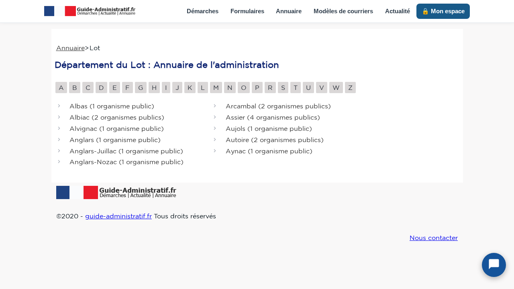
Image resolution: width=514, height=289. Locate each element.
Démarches (202, 11)
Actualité (397, 11)
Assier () (273, 117)
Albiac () (116, 117)
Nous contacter (434, 237)
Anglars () (115, 139)
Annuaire (289, 11)
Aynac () (269, 151)
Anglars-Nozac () (126, 162)
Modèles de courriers (343, 11)
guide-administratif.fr (118, 216)
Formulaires (247, 11)
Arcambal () (278, 106)
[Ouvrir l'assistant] (494, 265)
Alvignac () (116, 128)
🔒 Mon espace (443, 11)
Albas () (111, 106)
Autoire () (275, 139)
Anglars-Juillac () (126, 151)
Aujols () (269, 128)
